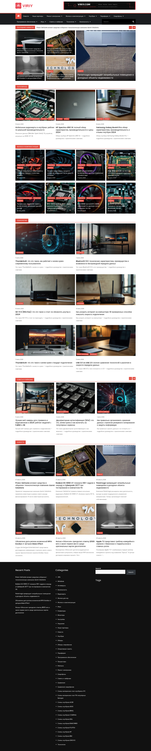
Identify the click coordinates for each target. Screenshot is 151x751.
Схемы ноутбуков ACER (65, 702)
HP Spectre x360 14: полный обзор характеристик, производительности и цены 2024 (74, 130)
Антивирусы (62, 586)
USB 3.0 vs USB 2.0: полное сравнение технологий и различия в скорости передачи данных (103, 363)
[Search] (133, 22)
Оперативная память (65, 649)
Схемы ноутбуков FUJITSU (66, 728)
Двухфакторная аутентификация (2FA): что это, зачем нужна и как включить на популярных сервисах (75, 422)
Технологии (70, 22)
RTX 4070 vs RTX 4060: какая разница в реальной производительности (59, 206)
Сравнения (61, 683)
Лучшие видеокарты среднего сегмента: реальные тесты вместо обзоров (60, 173)
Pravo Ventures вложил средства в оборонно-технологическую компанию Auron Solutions (68, 27)
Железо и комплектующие (75, 16)
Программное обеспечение (26, 22)
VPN (59, 577)
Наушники (61, 624)
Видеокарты (20, 119)
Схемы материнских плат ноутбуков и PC (71, 691)
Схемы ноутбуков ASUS (65, 706)
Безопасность (84, 22)
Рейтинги (51, 119)
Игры (42, 22)
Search (98, 568)
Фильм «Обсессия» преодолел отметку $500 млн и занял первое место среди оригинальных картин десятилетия (60, 76)
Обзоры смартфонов (65, 645)
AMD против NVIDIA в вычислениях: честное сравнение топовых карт (90, 173)
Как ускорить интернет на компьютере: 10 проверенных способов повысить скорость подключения (104, 313)
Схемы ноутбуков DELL (65, 719)
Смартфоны (118, 16)
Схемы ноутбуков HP (64, 732)
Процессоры (37, 198)
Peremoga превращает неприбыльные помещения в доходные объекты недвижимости (106, 76)
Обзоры (66, 119)
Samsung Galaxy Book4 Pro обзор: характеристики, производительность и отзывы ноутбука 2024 (113, 130)
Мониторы (61, 615)
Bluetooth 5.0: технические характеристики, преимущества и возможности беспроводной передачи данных (102, 262)
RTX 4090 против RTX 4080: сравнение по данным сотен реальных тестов (89, 206)
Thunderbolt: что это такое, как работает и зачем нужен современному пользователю (39, 262)
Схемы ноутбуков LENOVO (66, 740)
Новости (26, 16)
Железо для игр (63, 598)
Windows (61, 581)
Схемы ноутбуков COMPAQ (67, 715)
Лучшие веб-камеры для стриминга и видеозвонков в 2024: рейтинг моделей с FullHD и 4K (33, 422)
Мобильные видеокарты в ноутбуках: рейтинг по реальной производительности (34, 128)
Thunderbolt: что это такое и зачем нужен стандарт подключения (43, 362)
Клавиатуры (62, 611)
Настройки (61, 619)
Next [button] (134, 27)
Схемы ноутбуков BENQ (65, 711)
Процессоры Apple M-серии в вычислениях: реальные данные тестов (29, 206)
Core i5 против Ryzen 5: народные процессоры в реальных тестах (117, 206)
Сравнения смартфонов (66, 687)
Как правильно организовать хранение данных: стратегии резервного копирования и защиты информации (116, 422)
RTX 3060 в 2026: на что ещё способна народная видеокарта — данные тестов (121, 173)
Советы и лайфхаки (56, 22)
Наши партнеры (37, 16)
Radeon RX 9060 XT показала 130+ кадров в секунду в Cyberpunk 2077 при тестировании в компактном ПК (59, 51)
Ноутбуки (92, 16)
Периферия (104, 16)
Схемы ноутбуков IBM (65, 736)
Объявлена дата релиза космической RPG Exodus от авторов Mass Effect (29, 77)
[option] (86, 27)
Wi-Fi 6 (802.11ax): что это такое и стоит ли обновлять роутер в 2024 (42, 313)
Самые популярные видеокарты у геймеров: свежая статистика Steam (30, 173)
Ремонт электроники (53, 16)
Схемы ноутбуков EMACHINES (67, 723)
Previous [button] (130, 27)
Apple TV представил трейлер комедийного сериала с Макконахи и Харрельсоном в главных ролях (115, 544)
